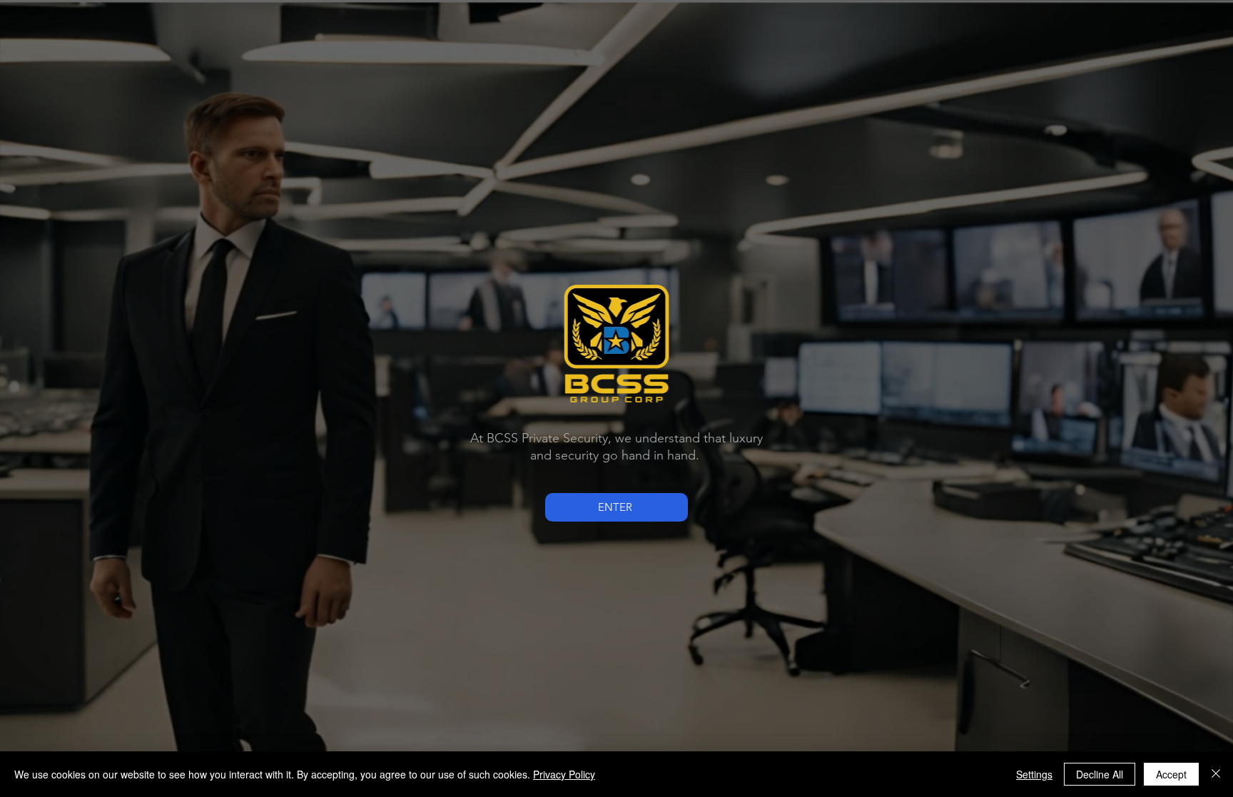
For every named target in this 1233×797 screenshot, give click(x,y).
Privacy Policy (564, 774)
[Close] (1215, 774)
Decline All (1099, 774)
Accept (1171, 774)
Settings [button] (1034, 774)
